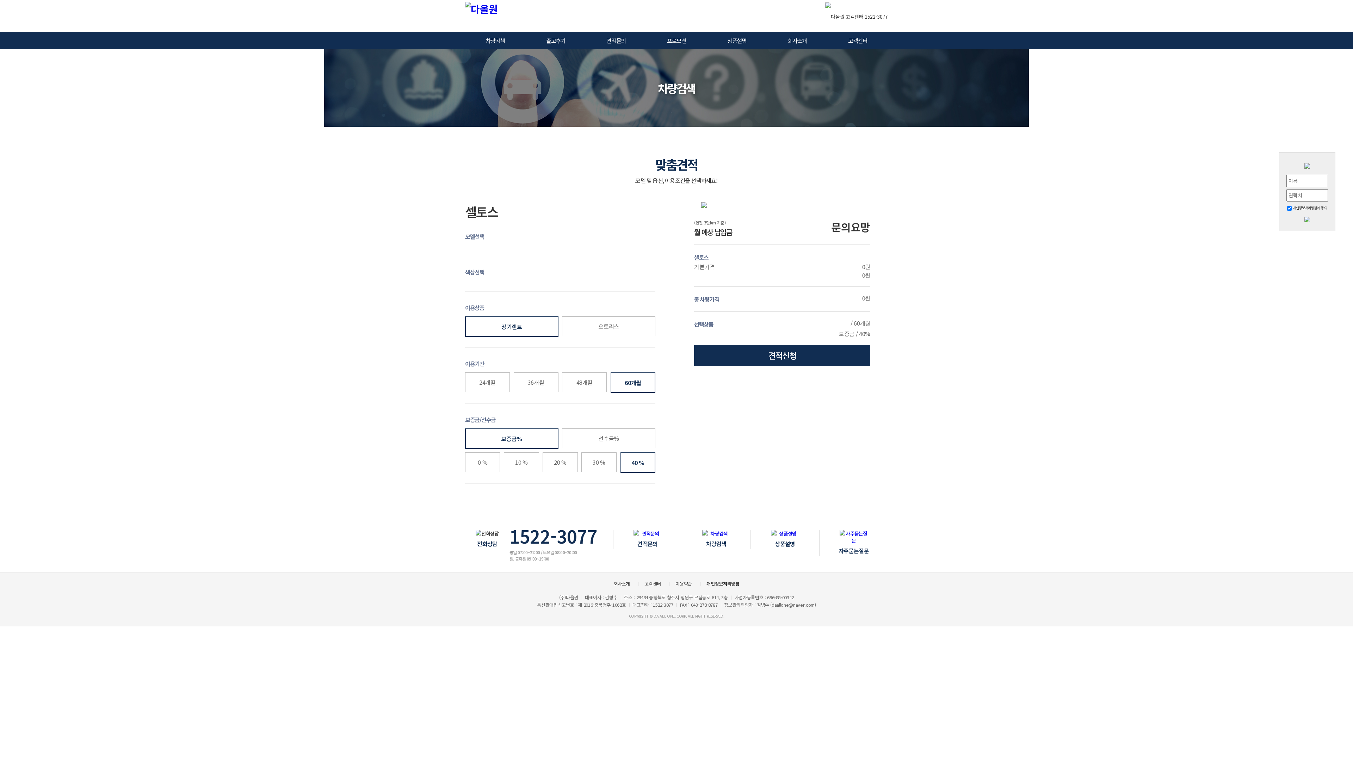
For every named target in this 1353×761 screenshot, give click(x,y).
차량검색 (495, 40)
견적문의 (615, 40)
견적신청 (782, 355)
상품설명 (736, 40)
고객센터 (857, 40)
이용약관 (683, 583)
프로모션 (676, 40)
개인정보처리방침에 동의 (1309, 207)
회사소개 (797, 40)
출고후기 (555, 40)
